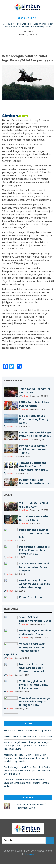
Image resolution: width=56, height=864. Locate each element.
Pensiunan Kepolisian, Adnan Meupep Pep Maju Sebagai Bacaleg (34, 584)
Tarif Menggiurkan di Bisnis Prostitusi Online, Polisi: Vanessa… (33, 685)
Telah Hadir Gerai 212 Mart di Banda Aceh (35, 505)
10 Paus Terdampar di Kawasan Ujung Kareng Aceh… (33, 419)
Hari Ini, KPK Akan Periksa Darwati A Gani (34, 518)
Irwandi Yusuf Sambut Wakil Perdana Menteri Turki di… (33, 449)
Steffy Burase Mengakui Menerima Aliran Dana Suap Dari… (34, 567)
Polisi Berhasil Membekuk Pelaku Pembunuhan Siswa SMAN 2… (34, 550)
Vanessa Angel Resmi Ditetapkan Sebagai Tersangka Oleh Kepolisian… (25, 649)
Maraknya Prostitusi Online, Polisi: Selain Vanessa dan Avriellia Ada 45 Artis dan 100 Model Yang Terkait (28, 25)
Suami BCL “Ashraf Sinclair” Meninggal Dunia (35, 619)
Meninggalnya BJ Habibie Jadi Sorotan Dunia (35, 632)
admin (25, 396)
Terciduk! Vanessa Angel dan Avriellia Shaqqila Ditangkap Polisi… (34, 701)
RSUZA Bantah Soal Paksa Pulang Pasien (35, 404)
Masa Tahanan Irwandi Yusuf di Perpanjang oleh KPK (34, 533)
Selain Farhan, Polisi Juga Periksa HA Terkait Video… (35, 434)
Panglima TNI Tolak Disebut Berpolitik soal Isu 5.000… (35, 483)
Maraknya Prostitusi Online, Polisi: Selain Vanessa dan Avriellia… (33, 668)
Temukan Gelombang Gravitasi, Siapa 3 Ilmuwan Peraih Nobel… (33, 466)
